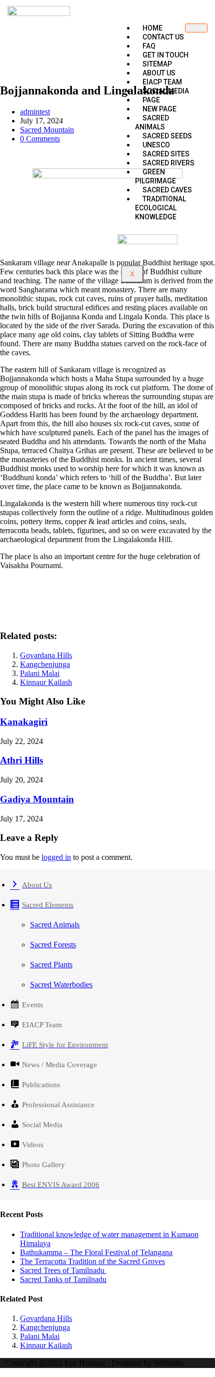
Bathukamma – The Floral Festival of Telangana (96, 1252)
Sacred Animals (152, 122)
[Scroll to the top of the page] (3, 1372)
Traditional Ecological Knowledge (160, 208)
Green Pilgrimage (155, 176)
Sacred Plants (51, 964)
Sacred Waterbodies (61, 984)
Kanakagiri (24, 721)
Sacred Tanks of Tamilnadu (63, 1279)
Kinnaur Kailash (46, 682)
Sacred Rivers (168, 163)
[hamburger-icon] (196, 27)
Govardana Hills (46, 655)
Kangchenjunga (45, 664)
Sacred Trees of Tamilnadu (63, 1270)
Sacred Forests (53, 944)
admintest (35, 111)
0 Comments (40, 138)
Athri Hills (21, 760)
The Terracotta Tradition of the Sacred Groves (92, 1261)
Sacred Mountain (47, 129)
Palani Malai (40, 673)
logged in (56, 857)
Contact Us (163, 37)
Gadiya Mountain (37, 799)
